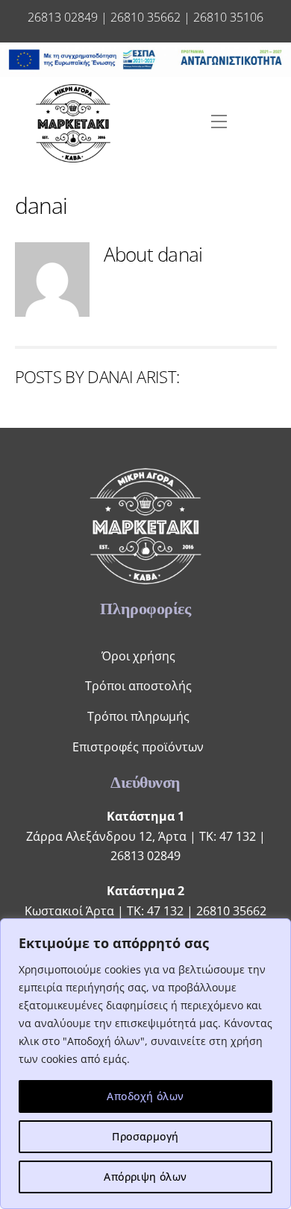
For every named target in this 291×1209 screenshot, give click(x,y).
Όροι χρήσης (138, 656)
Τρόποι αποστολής (138, 686)
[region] (145, 1063)
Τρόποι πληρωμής (138, 716)
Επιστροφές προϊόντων (138, 747)
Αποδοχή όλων (145, 1096)
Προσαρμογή (145, 1136)
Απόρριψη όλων (145, 1176)
